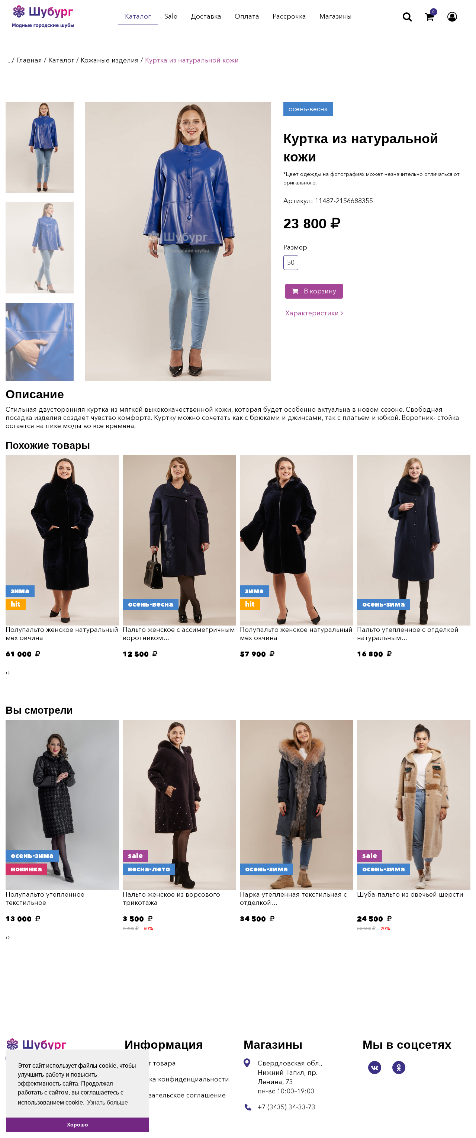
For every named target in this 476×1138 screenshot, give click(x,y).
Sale (170, 17)
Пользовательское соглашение (175, 1095)
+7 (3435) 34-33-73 (286, 1107)
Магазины (335, 17)
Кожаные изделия (110, 60)
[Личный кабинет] (452, 17)
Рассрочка (289, 17)
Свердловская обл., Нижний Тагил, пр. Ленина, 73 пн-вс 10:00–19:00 (290, 1077)
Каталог (138, 17)
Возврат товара (150, 1063)
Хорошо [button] (77, 1125)
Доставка (206, 17)
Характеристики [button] (313, 313)
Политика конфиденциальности (177, 1079)
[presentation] (7, 672)
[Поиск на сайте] (407, 17)
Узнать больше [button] (107, 1102)
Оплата (247, 17)
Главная (29, 60)
